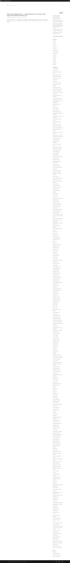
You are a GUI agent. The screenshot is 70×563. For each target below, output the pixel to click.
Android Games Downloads (57, 148)
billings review (55, 231)
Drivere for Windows (56, 333)
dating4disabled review (56, 299)
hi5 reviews (55, 390)
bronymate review (56, 253)
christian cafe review (56, 276)
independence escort (56, 401)
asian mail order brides (56, 190)
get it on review (55, 380)
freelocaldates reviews (56, 368)
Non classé (55, 475)
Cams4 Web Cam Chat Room (58, 260)
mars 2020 (54, 63)
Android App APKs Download (57, 99)
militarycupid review (56, 439)
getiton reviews (55, 382)
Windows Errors (55, 544)
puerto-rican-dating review (57, 489)
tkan (53, 521)
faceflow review (55, 346)
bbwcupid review (55, 199)
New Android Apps (56, 470)
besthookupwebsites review (57, 228)
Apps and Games (55, 176)
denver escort (55, 306)
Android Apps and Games (57, 111)
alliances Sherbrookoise (12, 17)
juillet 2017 (54, 64)
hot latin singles (55, 398)
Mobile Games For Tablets (57, 461)
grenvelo (54, 386)
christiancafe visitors (56, 279)
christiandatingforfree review (57, 282)
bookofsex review (56, 247)
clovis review (55, 287)
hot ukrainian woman (56, 399)
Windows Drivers (55, 539)
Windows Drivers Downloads (57, 542)
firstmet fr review (56, 351)
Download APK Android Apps (57, 321)
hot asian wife (55, 396)
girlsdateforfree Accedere (57, 383)
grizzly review (55, 388)
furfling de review (56, 377)
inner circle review (56, 402)
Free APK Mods (55, 360)
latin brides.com (55, 413)
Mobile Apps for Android (57, 451)
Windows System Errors (57, 546)
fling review (55, 352)
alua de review (55, 79)
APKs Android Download (57, 170)
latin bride (54, 412)
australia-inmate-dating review (58, 198)
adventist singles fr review (57, 74)
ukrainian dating (55, 532)
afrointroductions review (57, 76)
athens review (55, 195)
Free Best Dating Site (56, 366)
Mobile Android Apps (56, 442)
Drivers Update (55, 335)
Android (54, 85)
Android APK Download (57, 87)
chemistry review (55, 274)
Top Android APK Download (57, 522)
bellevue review (55, 207)
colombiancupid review (56, 290)
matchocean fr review (56, 432)
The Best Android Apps (56, 518)
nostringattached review (57, 477)
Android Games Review (57, 150)
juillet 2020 (54, 56)
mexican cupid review (56, 437)
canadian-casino (55, 261)
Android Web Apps (56, 158)
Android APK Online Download (58, 92)
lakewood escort (55, 409)
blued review (55, 242)
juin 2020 (54, 58)
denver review (55, 307)
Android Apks (55, 93)
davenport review (56, 303)
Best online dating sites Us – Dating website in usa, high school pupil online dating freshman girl (26, 14)
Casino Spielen (55, 265)
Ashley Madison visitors (57, 185)
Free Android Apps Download (58, 357)
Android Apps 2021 (56, 110)
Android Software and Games (58, 156)
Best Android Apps (56, 212)
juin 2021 (54, 40)
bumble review (55, 257)
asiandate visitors (56, 193)
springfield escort (56, 507)
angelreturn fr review (56, 159)
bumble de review (56, 255)
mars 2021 (54, 45)
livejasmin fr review (56, 421)
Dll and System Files (56, 312)
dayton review (55, 304)
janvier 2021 (55, 48)
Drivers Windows (55, 336)
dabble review (55, 295)
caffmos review (55, 258)
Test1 (54, 513)
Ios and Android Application (57, 404)
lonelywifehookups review (57, 423)
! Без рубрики (55, 70)
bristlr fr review (55, 250)
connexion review (56, 293)
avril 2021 (54, 43)
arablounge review (56, 183)
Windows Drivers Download (57, 541)
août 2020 (54, 55)
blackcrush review (56, 234)
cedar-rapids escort (56, 269)
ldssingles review (55, 418)
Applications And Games (57, 171)
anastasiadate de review (57, 84)
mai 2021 (54, 42)
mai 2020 (54, 59)
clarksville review (55, 284)
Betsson (54, 230)
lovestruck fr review (56, 428)
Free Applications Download (57, 362)
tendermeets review (56, 512)
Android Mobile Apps (56, 151)
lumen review (55, 429)
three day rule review (56, 519)
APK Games (55, 168)
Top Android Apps (56, 524)
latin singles (55, 415)
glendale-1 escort (56, 385)
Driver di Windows (56, 332)
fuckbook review (55, 373)
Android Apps (55, 107)
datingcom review (56, 301)
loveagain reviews (56, 425)
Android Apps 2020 (56, 108)
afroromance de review (57, 77)
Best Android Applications (57, 210)
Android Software (56, 154)
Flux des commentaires (57, 555)
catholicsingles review (56, 268)
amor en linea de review (57, 82)
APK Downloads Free (56, 165)
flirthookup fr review (56, 354)
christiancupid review (56, 280)
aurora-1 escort (23, 17)
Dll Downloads (55, 313)
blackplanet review (56, 239)
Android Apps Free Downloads (58, 136)
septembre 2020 (55, 53)
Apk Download (55, 164)
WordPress (24, 561)
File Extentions (55, 349)
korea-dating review (56, 407)
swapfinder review (56, 509)
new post (54, 472)
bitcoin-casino (55, 233)
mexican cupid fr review (57, 436)
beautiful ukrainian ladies (57, 204)
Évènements (8, 0)
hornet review (55, 394)
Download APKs (55, 326)
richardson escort (56, 499)
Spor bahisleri (55, 505)
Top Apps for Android (56, 530)
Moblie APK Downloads (57, 464)
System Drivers (55, 510)
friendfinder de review (56, 369)
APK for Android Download (57, 167)
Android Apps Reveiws (56, 138)
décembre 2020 (55, 50)
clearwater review (56, 285)
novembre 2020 (55, 51)
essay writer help (55, 343)
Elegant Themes (14, 561)
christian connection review (57, 277)
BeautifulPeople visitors (57, 206)
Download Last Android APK (57, 330)
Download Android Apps (57, 320)
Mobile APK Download (56, 444)
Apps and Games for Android (57, 177)
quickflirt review (55, 497)
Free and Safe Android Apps (57, 355)
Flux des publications (56, 553)
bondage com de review (57, 244)
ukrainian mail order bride (57, 533)
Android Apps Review (56, 139)
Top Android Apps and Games (58, 526)
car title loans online (56, 263)
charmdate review (56, 271)
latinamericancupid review (57, 417)
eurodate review (55, 344)
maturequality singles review (57, 434)
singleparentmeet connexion (57, 504)
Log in (3, 0)
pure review (55, 490)
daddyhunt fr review (56, 296)
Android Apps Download (57, 124)
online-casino (55, 481)
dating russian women (56, 298)
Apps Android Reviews (56, 179)
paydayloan (55, 483)
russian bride (55, 501)
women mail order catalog (57, 547)
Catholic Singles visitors (57, 266)
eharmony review (56, 338)
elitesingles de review (56, 340)
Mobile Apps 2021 (56, 450)
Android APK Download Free (57, 89)
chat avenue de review (56, 272)
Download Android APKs (57, 318)
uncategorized (55, 535)
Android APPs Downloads (57, 126)
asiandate (54, 191)
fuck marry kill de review (57, 371)
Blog (53, 241)
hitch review (55, 391)
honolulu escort (55, 393)
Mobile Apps (55, 448)
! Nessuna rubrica (56, 68)
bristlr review (55, 252)
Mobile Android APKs (56, 440)
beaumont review (56, 201)
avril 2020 (54, 61)
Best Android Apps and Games (58, 214)
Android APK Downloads (57, 90)
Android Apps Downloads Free (58, 127)
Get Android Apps (56, 379)
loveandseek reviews (56, 426)
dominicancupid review (56, 315)
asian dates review (56, 188)
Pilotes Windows (55, 487)
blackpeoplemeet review (57, 238)
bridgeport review (56, 249)
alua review (55, 81)
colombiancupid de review (57, 288)
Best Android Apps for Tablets (58, 218)
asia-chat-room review (56, 187)
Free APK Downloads (56, 359)
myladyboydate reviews (57, 466)
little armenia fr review (56, 420)
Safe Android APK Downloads (58, 502)
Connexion (54, 551)
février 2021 (55, 47)
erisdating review (55, 341)
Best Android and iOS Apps (57, 209)
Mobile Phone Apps (56, 463)
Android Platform (56, 153)
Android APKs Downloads (57, 98)
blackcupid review (56, 236)
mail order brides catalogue (57, 431)
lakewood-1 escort (56, 410)
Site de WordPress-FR (56, 556)
